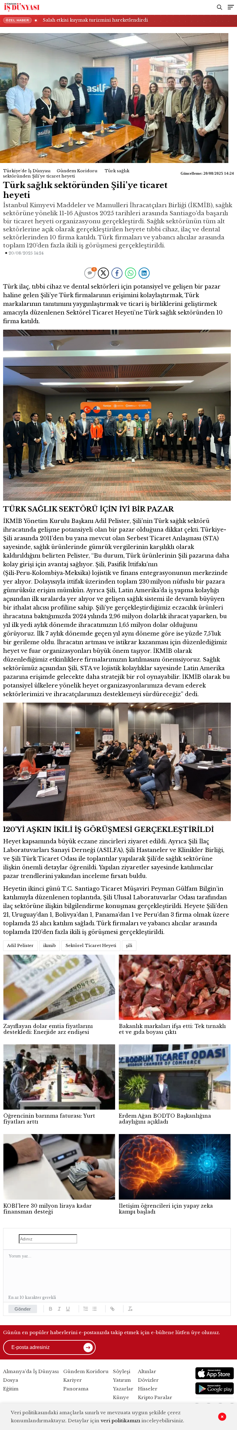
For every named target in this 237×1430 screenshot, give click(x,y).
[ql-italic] (59, 1308)
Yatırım (122, 1380)
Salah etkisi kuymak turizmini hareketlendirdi (95, 20)
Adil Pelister (20, 945)
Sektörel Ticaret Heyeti (90, 945)
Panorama (76, 1389)
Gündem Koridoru (77, 170)
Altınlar (147, 1371)
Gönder (23, 1309)
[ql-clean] (130, 1308)
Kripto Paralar (155, 1397)
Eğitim (11, 1389)
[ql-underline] (68, 1308)
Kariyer (72, 1380)
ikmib (49, 945)
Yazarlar (123, 1389)
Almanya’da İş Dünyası (31, 1371)
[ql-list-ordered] (85, 1308)
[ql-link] (112, 1308)
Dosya (10, 1380)
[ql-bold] (50, 1308)
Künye (121, 1397)
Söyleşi (121, 1371)
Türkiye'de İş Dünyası (27, 170)
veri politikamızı (120, 1421)
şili (129, 945)
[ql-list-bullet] (94, 1308)
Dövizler (148, 1380)
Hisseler (147, 1389)
